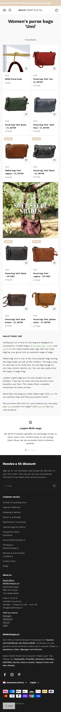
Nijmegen (7, 616)
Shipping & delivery (12, 512)
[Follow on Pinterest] (19, 675)
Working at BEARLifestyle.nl (11, 546)
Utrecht (6, 622)
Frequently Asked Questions (11, 533)
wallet (50, 346)
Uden (5, 625)
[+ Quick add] (26, 68)
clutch (6, 349)
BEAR (7, 75)
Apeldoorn (8, 619)
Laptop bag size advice (14, 527)
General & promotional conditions (14, 554)
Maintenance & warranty (14, 522)
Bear (10, 406)
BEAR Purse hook (13, 79)
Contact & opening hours (15, 502)
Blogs (5, 566)
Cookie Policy (9, 561)
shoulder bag (38, 346)
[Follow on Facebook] (5, 675)
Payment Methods (11, 507)
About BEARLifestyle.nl (14, 540)
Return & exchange (12, 517)
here (52, 394)
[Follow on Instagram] (12, 675)
